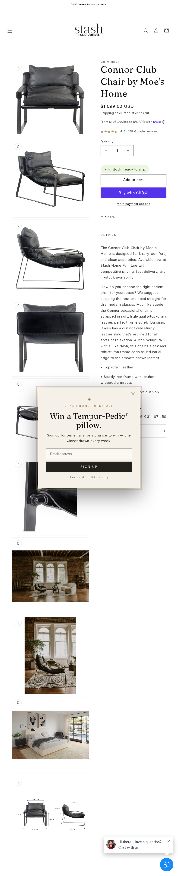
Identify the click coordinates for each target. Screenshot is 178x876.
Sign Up (89, 467)
